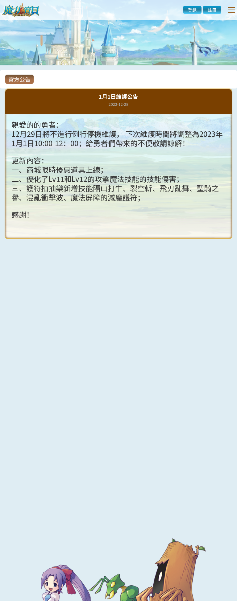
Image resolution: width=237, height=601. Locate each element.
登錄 (192, 10)
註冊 (212, 10)
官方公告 (19, 79)
